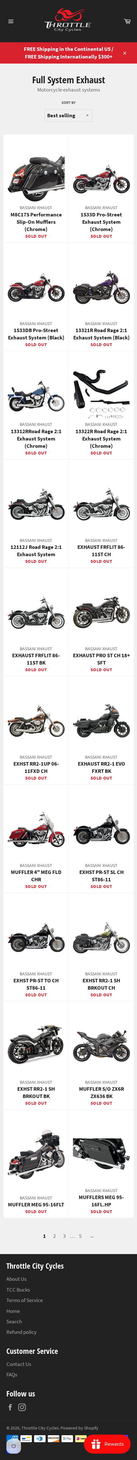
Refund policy (21, 1331)
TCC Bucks (18, 1289)
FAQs (11, 1374)
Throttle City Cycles (40, 1428)
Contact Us (18, 1364)
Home (13, 1310)
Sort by (68, 102)
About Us (16, 1278)
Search (14, 1321)
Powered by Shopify (79, 1428)
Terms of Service (24, 1300)
